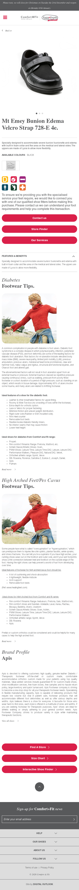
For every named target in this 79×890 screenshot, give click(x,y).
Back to (8, 30)
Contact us (39, 218)
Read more (6, 469)
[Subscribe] (74, 819)
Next (72, 72)
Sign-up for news (39, 808)
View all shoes (8, 720)
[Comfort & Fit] (29, 16)
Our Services (39, 240)
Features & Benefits (14, 256)
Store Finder (39, 229)
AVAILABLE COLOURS (18, 155)
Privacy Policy (47, 868)
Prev (7, 72)
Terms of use (31, 868)
